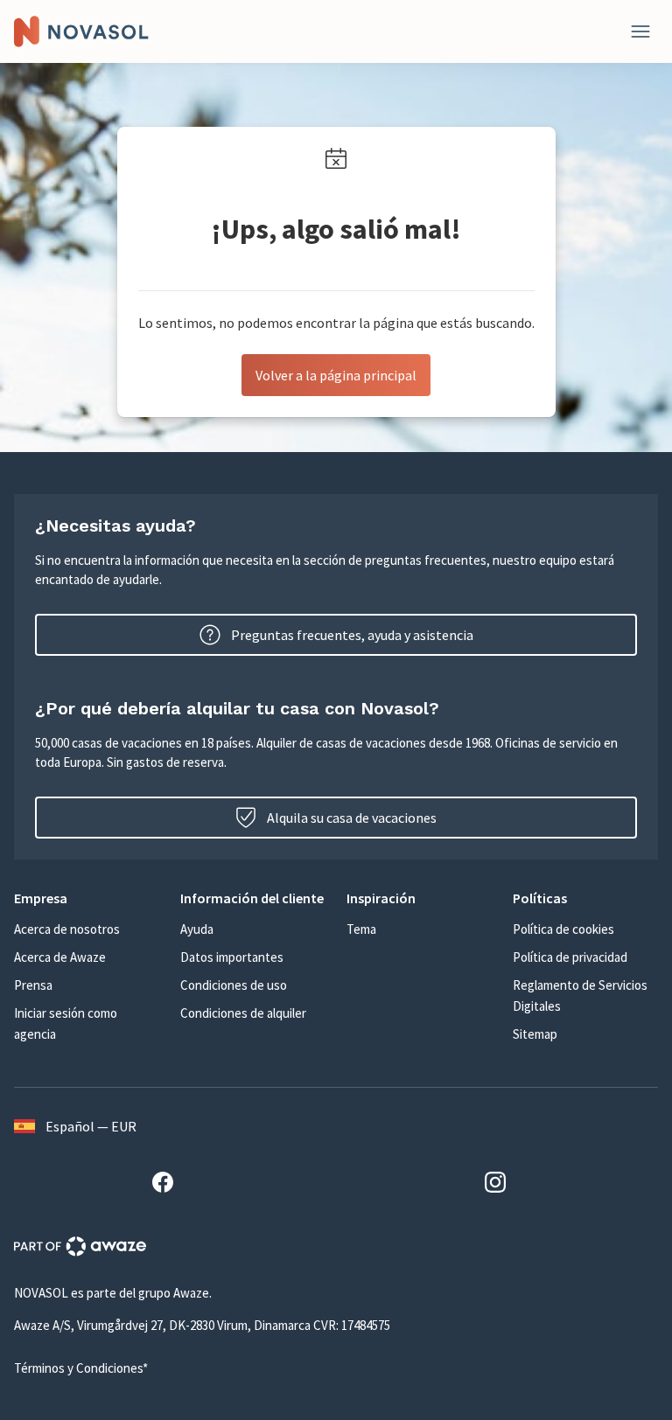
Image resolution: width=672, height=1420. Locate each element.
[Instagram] (502, 1185)
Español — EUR (91, 1126)
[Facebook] (169, 1185)
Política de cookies (563, 929)
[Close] (640, 31)
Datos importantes (232, 957)
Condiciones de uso (233, 985)
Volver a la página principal (336, 375)
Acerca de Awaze (60, 957)
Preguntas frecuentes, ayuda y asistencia (352, 635)
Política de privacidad (570, 957)
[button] (86, 898)
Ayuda (197, 929)
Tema (361, 929)
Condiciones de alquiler (243, 1013)
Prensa (33, 985)
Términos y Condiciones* (81, 1368)
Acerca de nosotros (67, 929)
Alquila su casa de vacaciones (352, 817)
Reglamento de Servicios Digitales (580, 995)
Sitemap (535, 1034)
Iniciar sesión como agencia (65, 1023)
